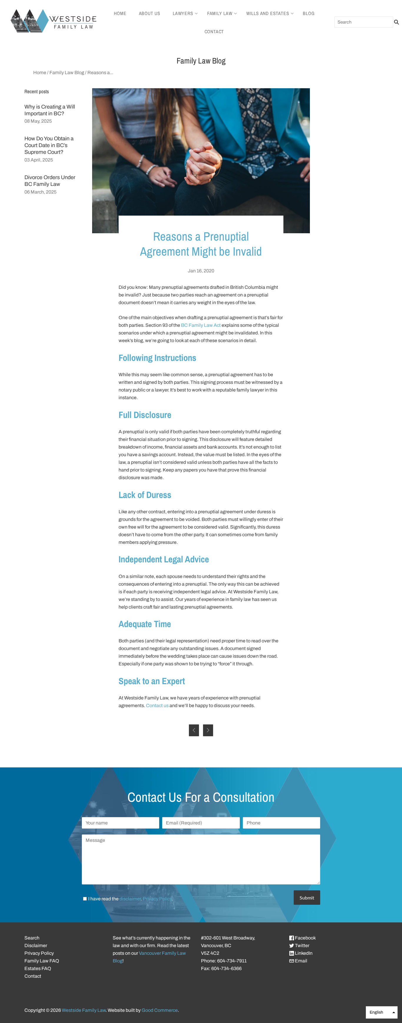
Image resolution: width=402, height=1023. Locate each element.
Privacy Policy (157, 898)
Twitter (301, 945)
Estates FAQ (37, 968)
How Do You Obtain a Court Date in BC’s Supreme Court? (49, 145)
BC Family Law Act (201, 325)
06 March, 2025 (40, 191)
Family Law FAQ (41, 960)
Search (31, 937)
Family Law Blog (66, 72)
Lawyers (183, 13)
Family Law (219, 13)
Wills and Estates (267, 13)
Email (300, 960)
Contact (214, 31)
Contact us (157, 705)
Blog (308, 13)
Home (120, 13)
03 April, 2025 (38, 159)
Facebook (305, 937)
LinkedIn (303, 953)
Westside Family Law (84, 1010)
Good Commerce (160, 1010)
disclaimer (130, 898)
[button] (382, 1012)
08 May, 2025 (38, 121)
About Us (149, 13)
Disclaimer (35, 945)
